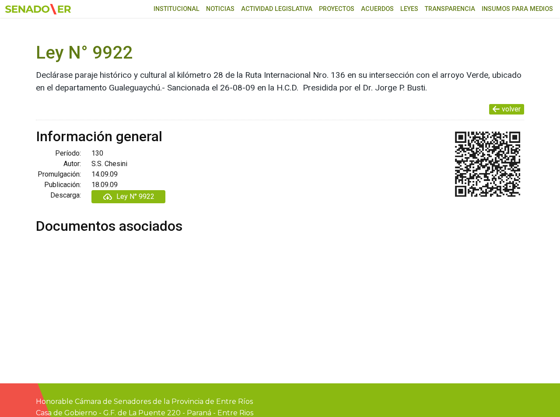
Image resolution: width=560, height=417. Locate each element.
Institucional (177, 9)
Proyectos (336, 9)
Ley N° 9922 (135, 196)
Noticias (220, 9)
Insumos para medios (517, 9)
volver (511, 109)
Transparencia (450, 9)
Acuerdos (377, 9)
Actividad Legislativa (276, 9)
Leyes (409, 9)
